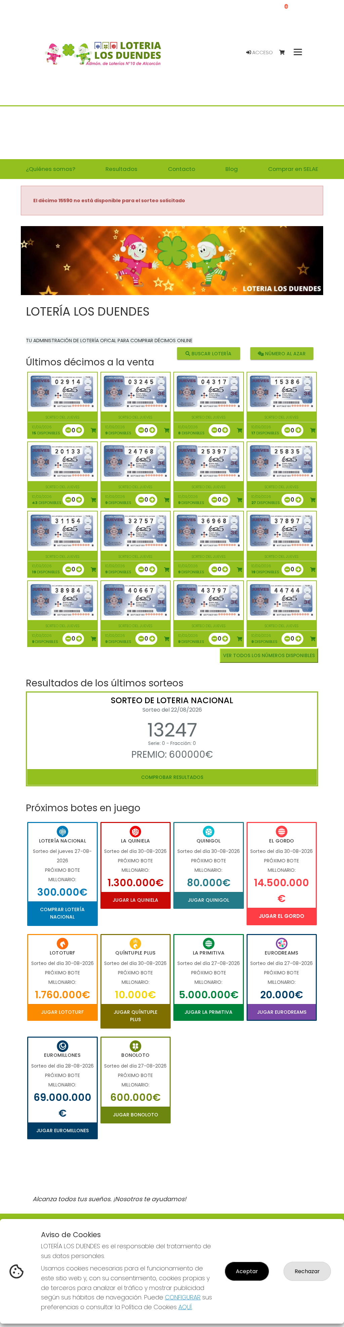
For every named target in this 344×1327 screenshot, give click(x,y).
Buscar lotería (210, 353)
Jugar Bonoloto (135, 1114)
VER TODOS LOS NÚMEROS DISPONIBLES (269, 655)
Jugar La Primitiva (208, 1012)
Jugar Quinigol (208, 900)
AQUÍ (185, 1307)
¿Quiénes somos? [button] (50, 169)
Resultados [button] (121, 169)
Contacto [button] (181, 169)
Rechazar (307, 1271)
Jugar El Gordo (281, 916)
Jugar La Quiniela (135, 900)
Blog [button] (231, 169)
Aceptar (247, 1271)
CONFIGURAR (183, 1297)
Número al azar (285, 353)
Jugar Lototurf (62, 1012)
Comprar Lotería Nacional (62, 913)
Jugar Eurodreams (281, 1012)
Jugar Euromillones (62, 1130)
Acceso (262, 52)
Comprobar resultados (172, 777)
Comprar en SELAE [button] (293, 169)
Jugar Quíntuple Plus (135, 1016)
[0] (285, 53)
